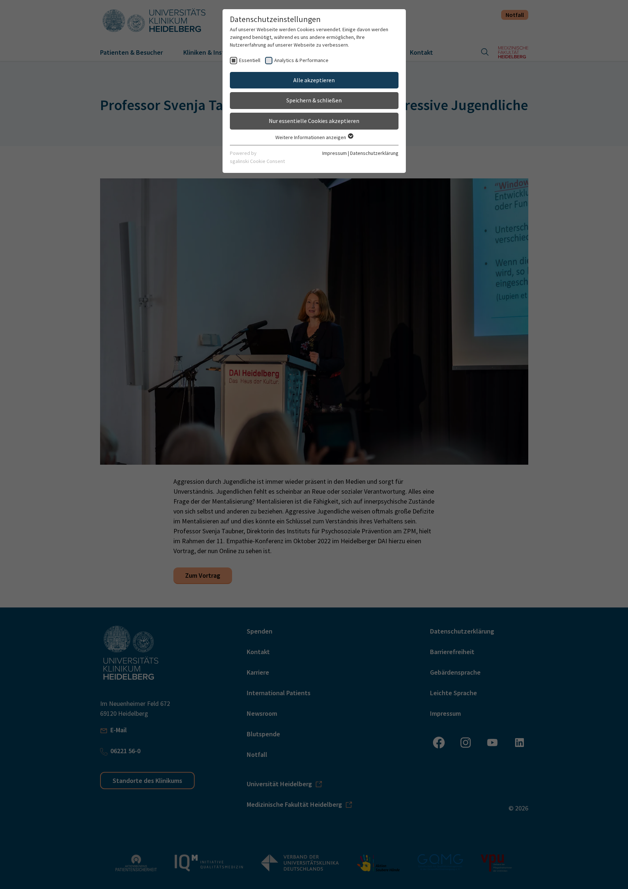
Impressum (334, 153)
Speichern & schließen (314, 100)
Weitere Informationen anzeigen (311, 137)
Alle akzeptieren (314, 80)
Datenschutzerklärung (374, 153)
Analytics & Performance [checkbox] (301, 60)
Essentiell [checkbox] (249, 60)
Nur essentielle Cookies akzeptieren (314, 120)
